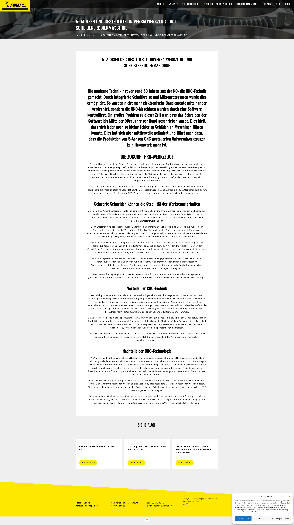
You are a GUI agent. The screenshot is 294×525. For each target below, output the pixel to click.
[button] (289, 496)
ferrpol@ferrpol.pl (163, 505)
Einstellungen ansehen (280, 518)
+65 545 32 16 (157, 502)
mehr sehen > (88, 462)
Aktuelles (93, 35)
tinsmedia (195, 501)
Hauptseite (81, 35)
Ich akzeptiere (243, 518)
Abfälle (261, 518)
